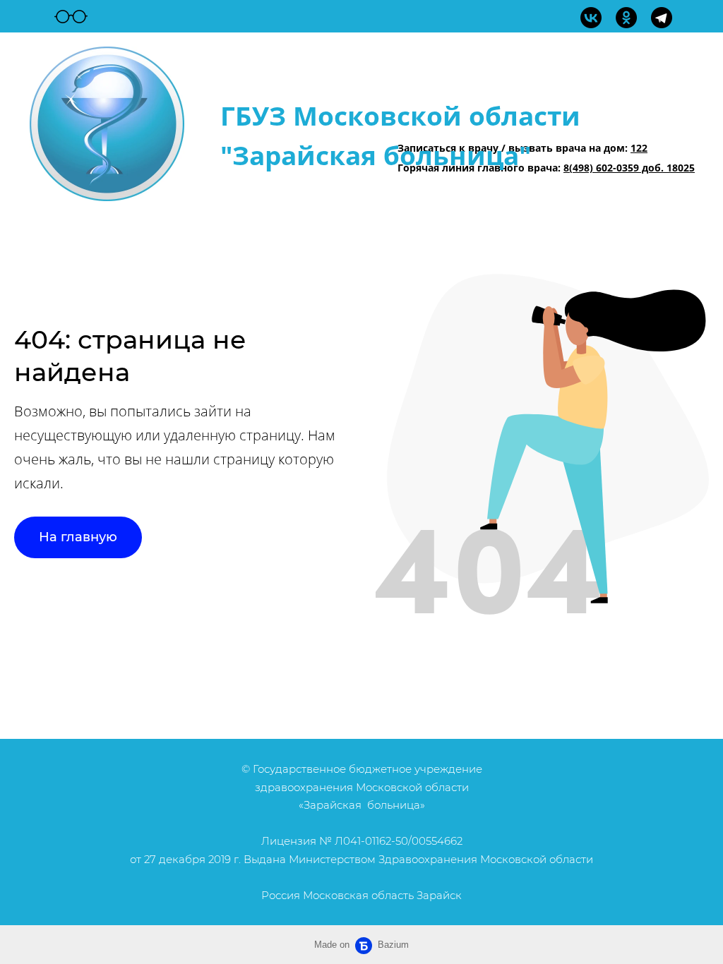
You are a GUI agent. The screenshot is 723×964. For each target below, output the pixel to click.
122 (639, 148)
